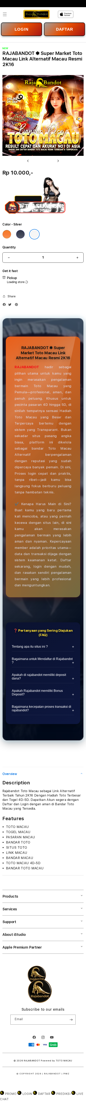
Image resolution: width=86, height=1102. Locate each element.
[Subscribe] (71, 1020)
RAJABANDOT (27, 367)
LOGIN (21, 29)
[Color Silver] (34, 234)
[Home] (36, 14)
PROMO (10, 1094)
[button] (5, 14)
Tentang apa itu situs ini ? (30, 646)
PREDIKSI (63, 1094)
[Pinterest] (17, 305)
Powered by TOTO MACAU (56, 1060)
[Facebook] (5, 305)
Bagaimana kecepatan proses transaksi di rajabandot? (41, 708)
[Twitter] (11, 305)
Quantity (9, 247)
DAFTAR (64, 29)
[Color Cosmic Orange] (6, 234)
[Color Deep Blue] (20, 234)
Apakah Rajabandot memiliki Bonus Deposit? (37, 692)
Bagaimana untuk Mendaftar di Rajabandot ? (42, 660)
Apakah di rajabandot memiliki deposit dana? (39, 676)
